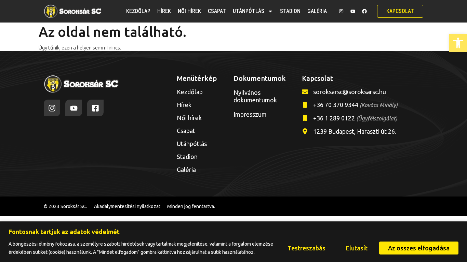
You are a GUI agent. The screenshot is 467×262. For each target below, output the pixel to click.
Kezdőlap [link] (138, 11)
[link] (458, 43)
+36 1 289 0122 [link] (355, 118)
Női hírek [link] (189, 11)
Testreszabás (306, 248)
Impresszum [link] (250, 114)
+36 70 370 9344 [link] (355, 104)
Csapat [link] (217, 11)
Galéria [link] (317, 11)
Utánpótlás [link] (248, 11)
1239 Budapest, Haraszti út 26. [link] (354, 131)
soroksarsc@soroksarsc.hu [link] (349, 91)
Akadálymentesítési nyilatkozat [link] (127, 206)
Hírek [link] (164, 11)
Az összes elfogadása (419, 248)
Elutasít (357, 248)
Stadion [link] (290, 11)
